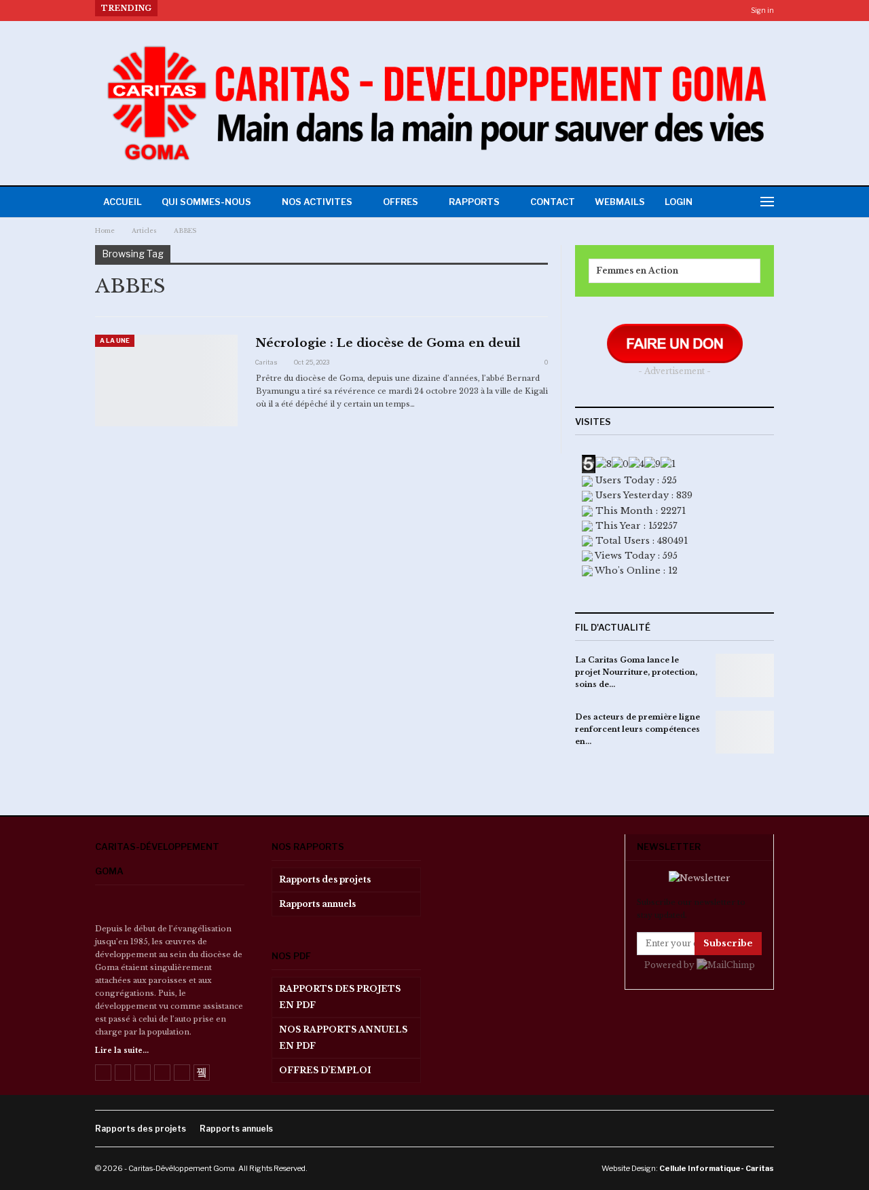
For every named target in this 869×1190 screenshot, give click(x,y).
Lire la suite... (122, 1050)
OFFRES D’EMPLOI (325, 1070)
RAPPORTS (474, 201)
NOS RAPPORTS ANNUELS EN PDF (343, 1037)
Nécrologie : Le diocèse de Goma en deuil (388, 343)
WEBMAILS (620, 201)
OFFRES (400, 201)
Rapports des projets (325, 879)
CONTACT (552, 201)
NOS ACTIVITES (317, 201)
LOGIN (678, 201)
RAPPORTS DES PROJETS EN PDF (340, 997)
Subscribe (728, 943)
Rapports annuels (317, 904)
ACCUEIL (122, 201)
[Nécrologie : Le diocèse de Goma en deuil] (166, 380)
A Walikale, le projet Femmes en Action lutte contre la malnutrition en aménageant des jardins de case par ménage (426, 8)
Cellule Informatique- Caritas (716, 1168)
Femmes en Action (637, 270)
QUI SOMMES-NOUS (206, 201)
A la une (115, 340)
